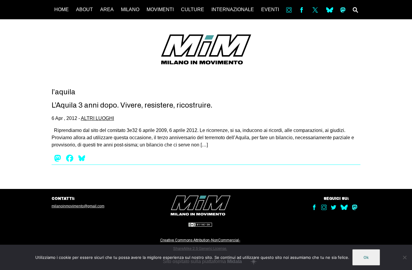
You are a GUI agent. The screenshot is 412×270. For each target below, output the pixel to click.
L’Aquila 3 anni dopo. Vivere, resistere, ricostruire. (132, 105)
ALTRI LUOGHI (97, 118)
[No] (404, 257)
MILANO (130, 9)
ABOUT (84, 9)
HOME (61, 9)
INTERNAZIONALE (232, 9)
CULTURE (192, 9)
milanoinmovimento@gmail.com (78, 206)
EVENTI (270, 9)
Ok (366, 257)
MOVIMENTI (160, 9)
